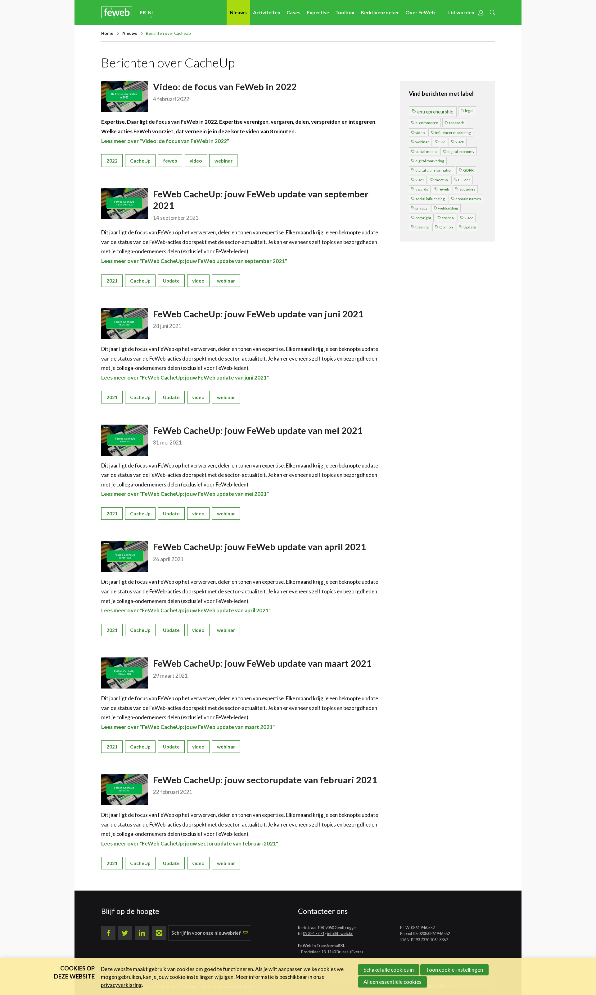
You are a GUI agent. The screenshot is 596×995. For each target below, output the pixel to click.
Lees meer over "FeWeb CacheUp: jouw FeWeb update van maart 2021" (188, 727)
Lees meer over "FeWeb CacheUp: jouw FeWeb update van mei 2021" (185, 494)
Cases (293, 12)
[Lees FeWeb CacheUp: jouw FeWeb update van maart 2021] (124, 673)
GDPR (468, 170)
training (422, 227)
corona (448, 217)
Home (107, 33)
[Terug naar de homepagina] (116, 12)
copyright (423, 217)
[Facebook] (108, 933)
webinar (223, 161)
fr (143, 12)
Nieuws (238, 12)
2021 (112, 280)
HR (442, 142)
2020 (459, 142)
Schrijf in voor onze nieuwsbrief (206, 933)
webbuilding (448, 208)
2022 (112, 161)
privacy (421, 208)
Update (171, 280)
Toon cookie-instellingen (454, 969)
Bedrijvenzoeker (380, 12)
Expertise (318, 12)
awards (421, 189)
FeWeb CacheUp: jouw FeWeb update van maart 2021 (262, 663)
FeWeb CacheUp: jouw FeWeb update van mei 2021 (258, 430)
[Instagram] (159, 933)
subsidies (467, 189)
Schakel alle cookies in (388, 969)
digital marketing (429, 161)
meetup (441, 179)
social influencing (430, 198)
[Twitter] (125, 933)
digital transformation (434, 170)
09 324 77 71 (313, 933)
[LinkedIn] (142, 933)
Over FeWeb (420, 12)
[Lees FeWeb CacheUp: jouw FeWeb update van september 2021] (124, 203)
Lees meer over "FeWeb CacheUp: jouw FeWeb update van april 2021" (186, 610)
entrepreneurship (435, 111)
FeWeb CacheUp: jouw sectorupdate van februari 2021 (265, 779)
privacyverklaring (121, 985)
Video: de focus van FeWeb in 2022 (225, 86)
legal (469, 110)
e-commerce (426, 122)
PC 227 (464, 179)
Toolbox (344, 12)
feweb (170, 161)
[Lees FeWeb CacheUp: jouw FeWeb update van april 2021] (124, 556)
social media (426, 151)
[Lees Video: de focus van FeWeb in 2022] (124, 96)
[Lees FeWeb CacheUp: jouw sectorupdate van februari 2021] (124, 789)
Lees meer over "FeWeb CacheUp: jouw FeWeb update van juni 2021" (185, 377)
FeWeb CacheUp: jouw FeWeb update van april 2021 (259, 546)
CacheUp (140, 161)
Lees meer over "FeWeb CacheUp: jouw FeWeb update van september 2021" (194, 261)
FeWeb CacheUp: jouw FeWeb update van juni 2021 (258, 313)
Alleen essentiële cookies (392, 982)
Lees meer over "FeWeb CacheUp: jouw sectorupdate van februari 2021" (189, 843)
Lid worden (461, 12)
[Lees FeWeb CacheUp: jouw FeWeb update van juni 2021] (124, 323)
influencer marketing (453, 132)
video (196, 161)
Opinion (446, 227)
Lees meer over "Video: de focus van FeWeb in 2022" (165, 141)
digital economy (460, 151)
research (456, 122)
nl (151, 12)
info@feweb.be (340, 933)
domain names (468, 198)
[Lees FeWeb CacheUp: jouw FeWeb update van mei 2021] (124, 440)
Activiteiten (266, 12)
